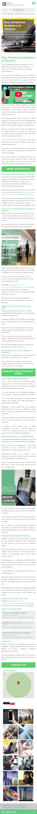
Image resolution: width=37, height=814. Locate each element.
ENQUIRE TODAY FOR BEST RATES (18, 372)
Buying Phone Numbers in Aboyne (14, 805)
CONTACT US (18, 665)
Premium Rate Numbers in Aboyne (14, 807)
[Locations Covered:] (2, 3)
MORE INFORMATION (18, 169)
